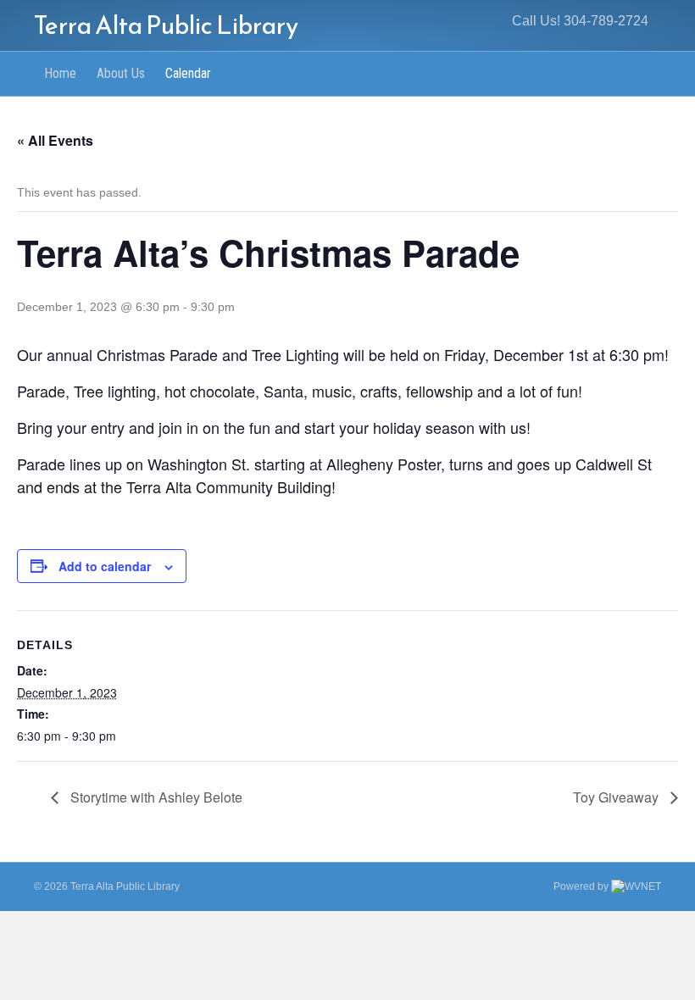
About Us (121, 73)
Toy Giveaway (617, 797)
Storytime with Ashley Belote (154, 797)
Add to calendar (104, 566)
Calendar (188, 73)
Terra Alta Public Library (125, 886)
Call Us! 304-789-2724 (580, 21)
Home (60, 73)
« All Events (55, 140)
